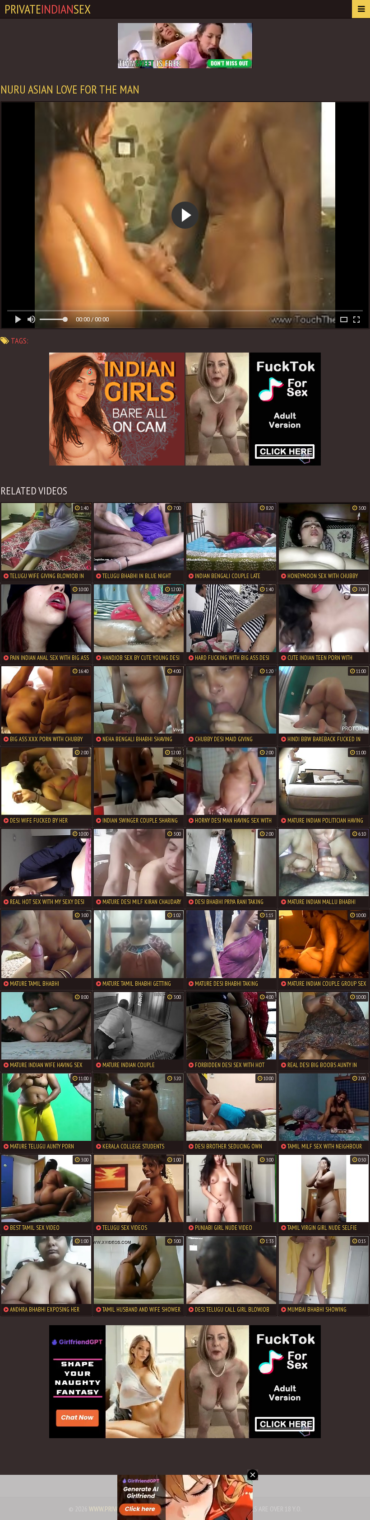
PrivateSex (48, 8)
